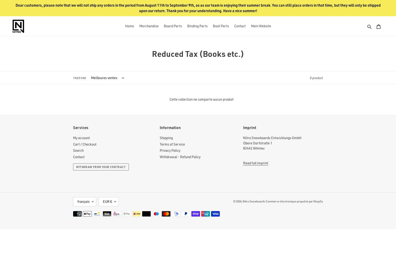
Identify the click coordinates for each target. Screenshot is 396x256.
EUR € (107, 201)
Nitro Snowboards (254, 201)
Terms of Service (172, 144)
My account (81, 138)
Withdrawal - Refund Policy (180, 157)
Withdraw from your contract (101, 167)
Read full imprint (255, 163)
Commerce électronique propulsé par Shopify (294, 201)
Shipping (166, 138)
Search (78, 150)
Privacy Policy (170, 150)
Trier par (79, 78)
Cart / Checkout (84, 144)
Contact (79, 157)
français (83, 201)
